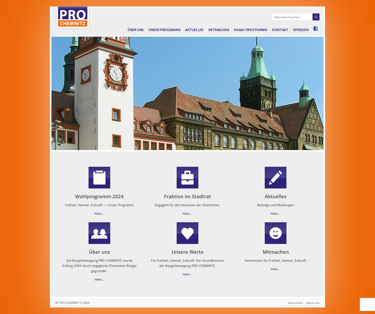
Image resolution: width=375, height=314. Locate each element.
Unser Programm (164, 30)
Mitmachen (218, 30)
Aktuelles (194, 30)
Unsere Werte (188, 252)
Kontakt (280, 30)
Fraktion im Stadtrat (187, 196)
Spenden (301, 30)
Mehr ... (99, 213)
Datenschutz (295, 302)
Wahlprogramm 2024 (99, 196)
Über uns (136, 30)
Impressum (313, 302)
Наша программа (250, 30)
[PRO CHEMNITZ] (72, 8)
